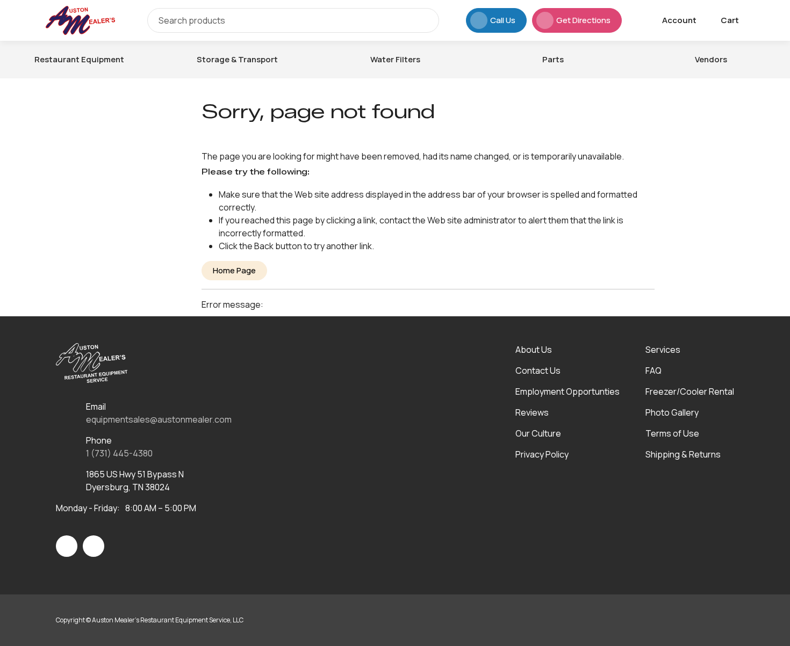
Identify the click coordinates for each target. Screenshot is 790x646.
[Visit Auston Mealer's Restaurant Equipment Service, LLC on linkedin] (93, 546)
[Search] (423, 20)
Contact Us (538, 370)
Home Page (234, 270)
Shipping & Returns (683, 454)
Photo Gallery (672, 412)
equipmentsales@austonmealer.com (159, 419)
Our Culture (538, 433)
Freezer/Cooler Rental (689, 391)
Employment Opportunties (567, 391)
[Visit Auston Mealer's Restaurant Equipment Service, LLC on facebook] (66, 546)
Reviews (532, 412)
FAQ (653, 370)
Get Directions (583, 20)
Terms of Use (672, 433)
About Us (533, 349)
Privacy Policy (542, 454)
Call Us (502, 20)
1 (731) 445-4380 (119, 453)
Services (662, 349)
